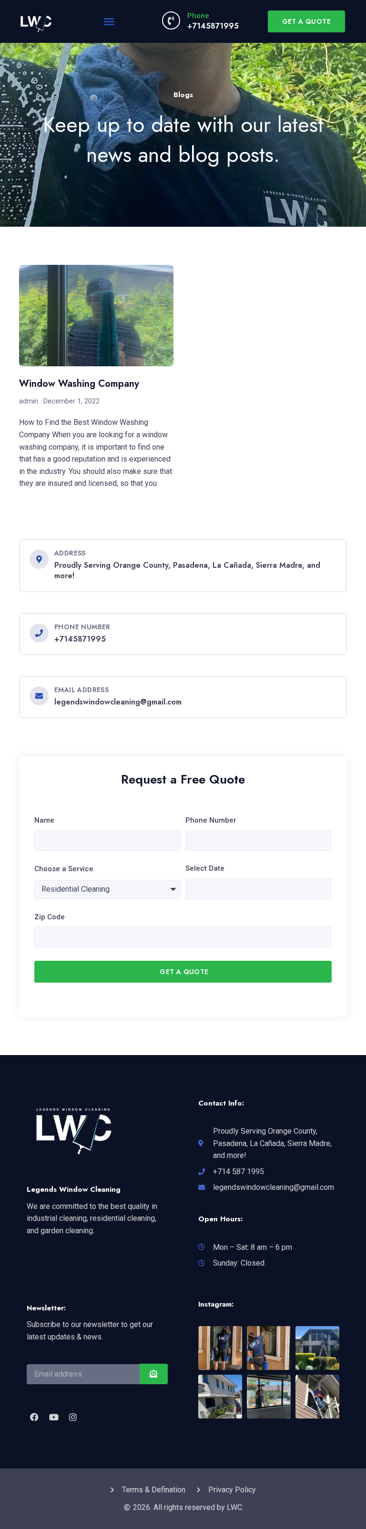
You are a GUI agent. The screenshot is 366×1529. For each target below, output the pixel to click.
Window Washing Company (79, 384)
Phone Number (210, 820)
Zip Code (49, 917)
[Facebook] (34, 1416)
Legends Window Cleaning (74, 1189)
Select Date (204, 868)
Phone (198, 15)
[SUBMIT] (154, 1374)
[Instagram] (73, 1416)
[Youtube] (53, 1416)
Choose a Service (63, 869)
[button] (109, 21)
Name (44, 820)
